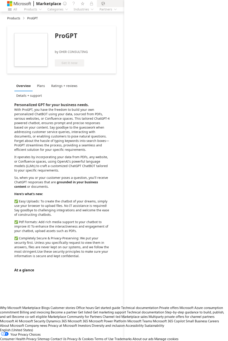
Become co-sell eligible (29, 316)
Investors (84, 325)
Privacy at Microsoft (62, 325)
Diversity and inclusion (108, 325)
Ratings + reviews (64, 86)
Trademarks (123, 339)
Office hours (85, 307)
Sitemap (43, 339)
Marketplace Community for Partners (75, 316)
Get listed (85, 312)
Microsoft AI (9, 321)
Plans (41, 86)
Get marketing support (109, 312)
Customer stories (63, 307)
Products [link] (13, 18)
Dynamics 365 (56, 321)
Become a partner (64, 312)
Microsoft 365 (78, 321)
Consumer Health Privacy (18, 339)
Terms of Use (104, 339)
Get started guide (107, 307)
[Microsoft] (19, 3)
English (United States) (16, 330)
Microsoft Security (32, 321)
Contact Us (58, 339)
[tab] (24, 86)
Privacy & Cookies (80, 339)
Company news (36, 325)
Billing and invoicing (35, 312)
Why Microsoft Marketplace (20, 307)
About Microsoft (12, 325)
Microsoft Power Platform (107, 321)
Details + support (29, 95)
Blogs (45, 307)
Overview (23, 86)
